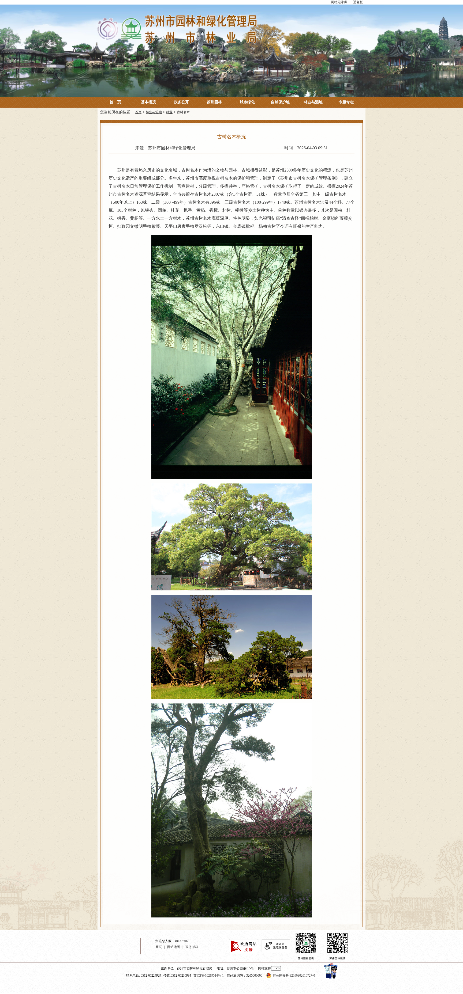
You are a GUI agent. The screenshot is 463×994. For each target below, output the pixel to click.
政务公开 (181, 102)
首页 (115, 102)
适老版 (358, 2)
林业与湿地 (313, 102)
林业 (169, 112)
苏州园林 (214, 102)
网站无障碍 (339, 2)
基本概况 (148, 102)
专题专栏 (346, 102)
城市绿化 (247, 102)
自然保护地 (280, 102)
